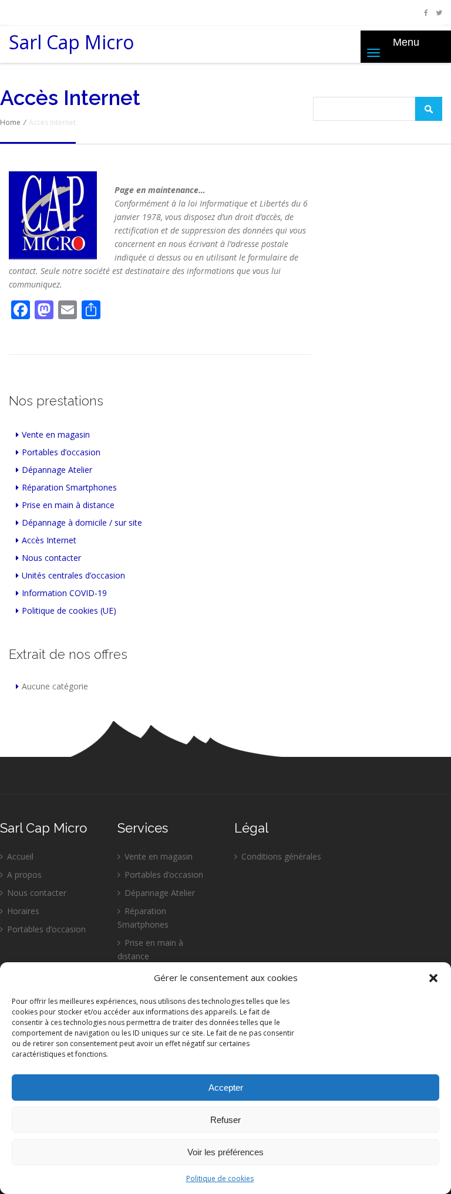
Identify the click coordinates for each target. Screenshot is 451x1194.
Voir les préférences (225, 1152)
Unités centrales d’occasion (73, 575)
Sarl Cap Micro (71, 45)
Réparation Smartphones (69, 487)
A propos (24, 874)
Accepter (225, 1087)
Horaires (23, 910)
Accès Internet (49, 540)
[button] (433, 978)
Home (10, 122)
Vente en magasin (56, 434)
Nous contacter (51, 557)
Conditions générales (281, 856)
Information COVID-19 (64, 592)
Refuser (225, 1120)
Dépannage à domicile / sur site (82, 522)
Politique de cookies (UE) (69, 610)
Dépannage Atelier (57, 469)
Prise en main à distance (68, 504)
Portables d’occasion (61, 452)
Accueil (20, 856)
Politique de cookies (220, 1178)
